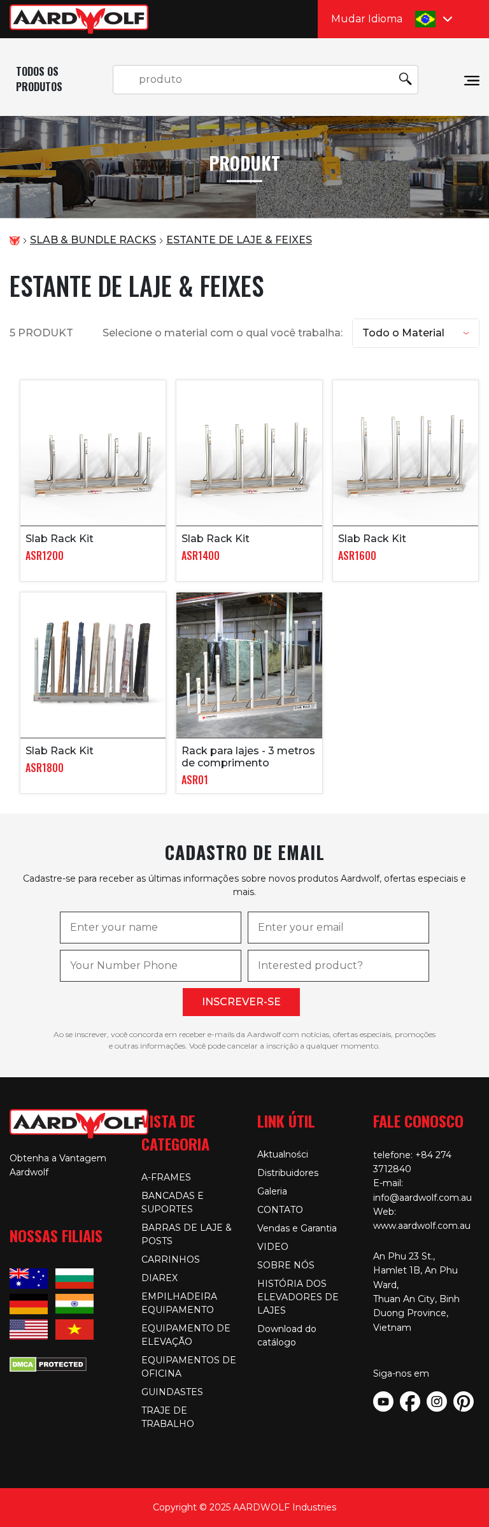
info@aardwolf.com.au (422, 1197)
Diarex (159, 1278)
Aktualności (282, 1154)
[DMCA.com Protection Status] (48, 1362)
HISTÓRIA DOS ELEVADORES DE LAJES (298, 1297)
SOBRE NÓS (286, 1265)
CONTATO (280, 1209)
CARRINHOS (170, 1259)
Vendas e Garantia (297, 1228)
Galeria (272, 1191)
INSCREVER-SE (241, 1002)
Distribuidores (287, 1173)
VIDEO (272, 1246)
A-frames (166, 1177)
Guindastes (172, 1392)
